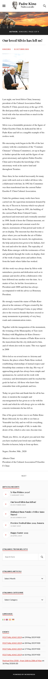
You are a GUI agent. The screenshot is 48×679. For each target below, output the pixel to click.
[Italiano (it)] (3, 619)
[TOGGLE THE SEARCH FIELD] (44, 6)
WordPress (29, 674)
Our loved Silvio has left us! (22, 40)
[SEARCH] (42, 556)
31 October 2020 (21, 49)
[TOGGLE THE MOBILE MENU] (3, 6)
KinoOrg (6, 49)
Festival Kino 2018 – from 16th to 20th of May (22, 660)
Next (24, 476)
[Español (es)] (10, 619)
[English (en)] (7, 619)
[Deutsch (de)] (13, 619)
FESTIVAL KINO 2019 (12, 637)
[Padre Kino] (24, 8)
